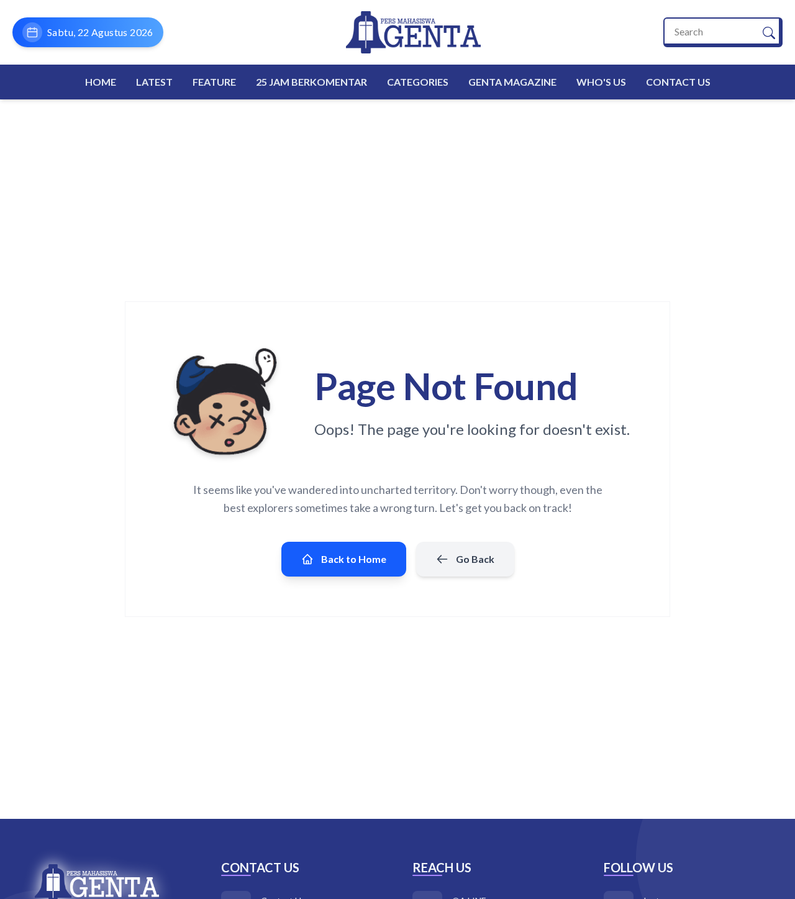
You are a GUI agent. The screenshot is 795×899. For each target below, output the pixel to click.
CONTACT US (678, 82)
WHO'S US (601, 82)
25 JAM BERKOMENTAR (311, 82)
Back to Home (353, 559)
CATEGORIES (417, 82)
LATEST (154, 82)
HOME (100, 82)
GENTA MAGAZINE (512, 82)
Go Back (475, 559)
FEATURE (214, 82)
